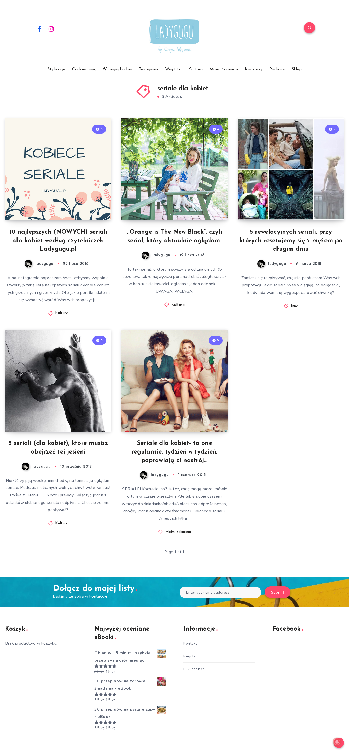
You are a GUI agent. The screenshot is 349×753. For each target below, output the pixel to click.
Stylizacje (56, 69)
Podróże (277, 69)
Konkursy (253, 69)
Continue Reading (87, 205)
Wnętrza (173, 69)
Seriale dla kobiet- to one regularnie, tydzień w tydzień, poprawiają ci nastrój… (174, 451)
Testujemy (148, 69)
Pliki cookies (194, 669)
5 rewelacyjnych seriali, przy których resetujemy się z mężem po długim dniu (290, 240)
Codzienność (84, 69)
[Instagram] (51, 28)
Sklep (297, 69)
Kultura (195, 69)
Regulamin (192, 656)
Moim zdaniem (224, 69)
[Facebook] (39, 28)
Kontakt (190, 643)
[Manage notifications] (337, 742)
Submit (277, 593)
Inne (294, 306)
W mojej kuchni (117, 69)
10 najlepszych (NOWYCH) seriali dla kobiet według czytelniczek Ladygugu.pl (58, 240)
